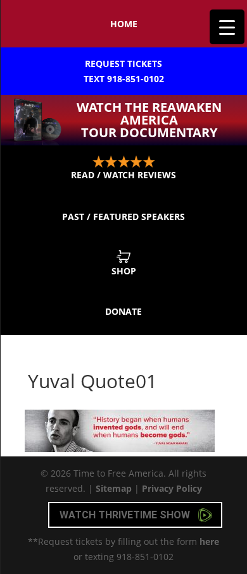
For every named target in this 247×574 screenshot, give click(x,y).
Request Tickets (124, 71)
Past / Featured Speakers (123, 217)
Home (123, 24)
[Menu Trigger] (227, 26)
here (209, 541)
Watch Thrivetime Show (126, 515)
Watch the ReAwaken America (149, 120)
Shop (123, 271)
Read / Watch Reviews (123, 175)
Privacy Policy (172, 488)
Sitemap (114, 488)
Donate (123, 311)
